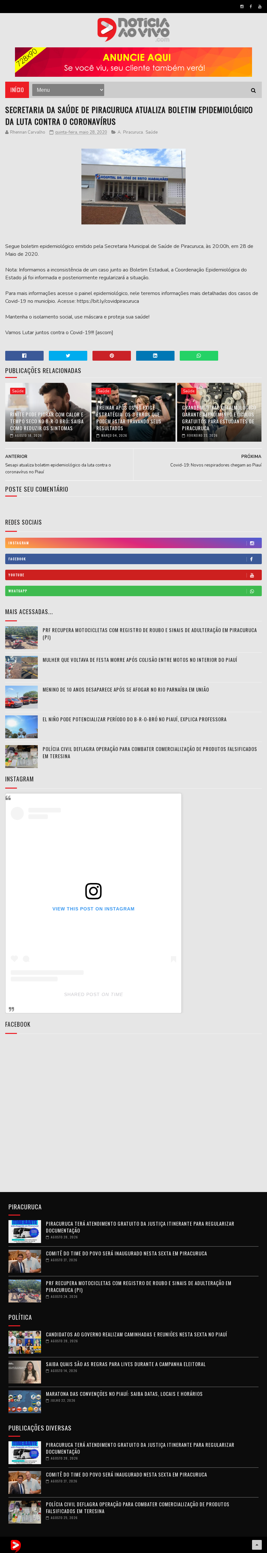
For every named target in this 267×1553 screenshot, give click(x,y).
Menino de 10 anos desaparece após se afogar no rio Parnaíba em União (126, 689)
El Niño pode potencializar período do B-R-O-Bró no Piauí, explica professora (135, 719)
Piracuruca (133, 132)
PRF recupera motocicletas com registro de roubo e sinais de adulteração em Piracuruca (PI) (139, 1286)
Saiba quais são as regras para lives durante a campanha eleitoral (126, 1363)
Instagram (18, 542)
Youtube (16, 574)
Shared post (82, 994)
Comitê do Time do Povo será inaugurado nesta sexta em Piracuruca (126, 1253)
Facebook (17, 558)
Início (17, 90)
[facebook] (250, 6)
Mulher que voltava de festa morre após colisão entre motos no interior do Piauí (140, 659)
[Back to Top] (257, 1545)
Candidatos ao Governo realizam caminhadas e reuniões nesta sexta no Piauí (136, 1334)
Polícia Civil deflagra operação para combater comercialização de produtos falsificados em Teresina (138, 1507)
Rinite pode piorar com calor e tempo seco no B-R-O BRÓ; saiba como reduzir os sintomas (47, 421)
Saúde (152, 132)
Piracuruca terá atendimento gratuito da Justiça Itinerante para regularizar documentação (140, 1227)
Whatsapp (17, 590)
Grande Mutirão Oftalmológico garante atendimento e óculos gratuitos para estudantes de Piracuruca (219, 418)
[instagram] (242, 6)
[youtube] (260, 6)
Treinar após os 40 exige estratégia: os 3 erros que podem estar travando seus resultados (129, 418)
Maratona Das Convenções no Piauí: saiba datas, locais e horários (124, 1393)
